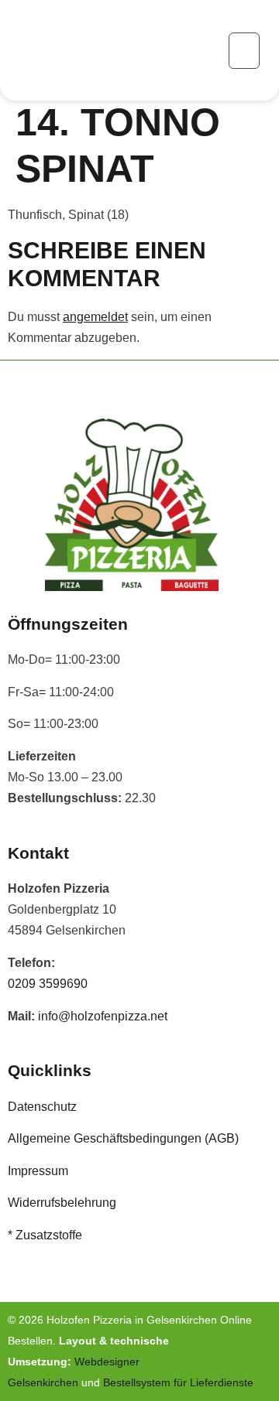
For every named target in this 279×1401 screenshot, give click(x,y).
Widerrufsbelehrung (62, 1202)
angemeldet (95, 316)
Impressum (38, 1170)
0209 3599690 (48, 983)
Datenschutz (42, 1106)
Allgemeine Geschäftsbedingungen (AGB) (123, 1138)
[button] (244, 50)
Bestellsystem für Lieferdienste (178, 1382)
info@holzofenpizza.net (102, 1016)
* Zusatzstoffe (45, 1235)
